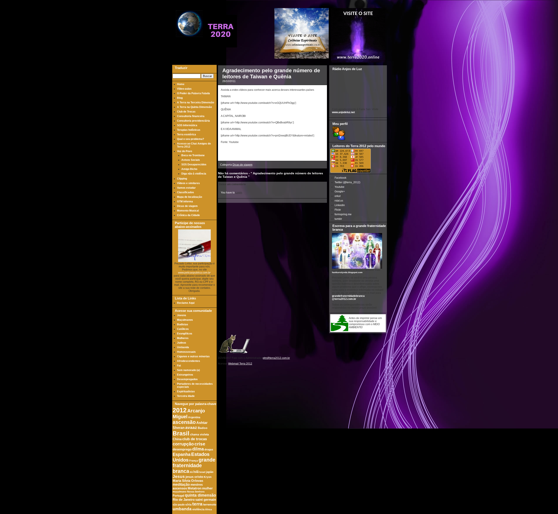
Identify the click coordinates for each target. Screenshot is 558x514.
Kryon (207, 476)
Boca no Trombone (193, 155)
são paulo (179, 504)
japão (209, 472)
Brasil (181, 433)
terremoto (209, 504)
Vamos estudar (186, 187)
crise (199, 443)
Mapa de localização (189, 196)
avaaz (191, 427)
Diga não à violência (193, 173)
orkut (337, 196)
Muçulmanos (185, 319)
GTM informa (185, 201)
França (193, 460)
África (208, 509)
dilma (198, 449)
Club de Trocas (186, 111)
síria (188, 504)
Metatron (194, 488)
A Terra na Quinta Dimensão (194, 107)
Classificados (185, 192)
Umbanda (183, 347)
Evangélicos (184, 333)
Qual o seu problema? (190, 139)
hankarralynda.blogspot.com (347, 272)
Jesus (179, 476)
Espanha (182, 454)
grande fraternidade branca (194, 465)
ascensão (184, 422)
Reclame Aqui (185, 302)
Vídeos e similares (188, 183)
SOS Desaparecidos (193, 164)
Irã (191, 472)
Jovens (181, 315)
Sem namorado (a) (188, 370)
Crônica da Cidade (188, 215)
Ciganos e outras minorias (193, 356)
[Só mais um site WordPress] (220, 46)
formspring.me (343, 214)
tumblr (338, 218)
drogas (208, 449)
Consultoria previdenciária (193, 120)
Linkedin (340, 205)
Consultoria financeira (190, 116)
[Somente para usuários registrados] (338, 139)
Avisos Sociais (190, 159)
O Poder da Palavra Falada (193, 93)
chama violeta (199, 434)
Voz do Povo (184, 151)
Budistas (182, 324)
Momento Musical (188, 210)
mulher (207, 488)
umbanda (182, 509)
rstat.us (339, 200)
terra (197, 503)
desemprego (182, 449)
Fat (179, 365)
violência (198, 509)
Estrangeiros (185, 374)
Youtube (339, 186)
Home (180, 84)
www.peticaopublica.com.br (194, 272)
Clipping (182, 178)
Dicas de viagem (187, 206)
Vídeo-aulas (184, 88)
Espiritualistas (186, 391)
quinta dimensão (200, 495)
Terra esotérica (186, 134)
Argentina (194, 417)
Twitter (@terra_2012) (347, 182)
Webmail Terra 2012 (240, 363)
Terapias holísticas (188, 129)
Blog (180, 97)
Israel (202, 472)
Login (238, 192)
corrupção (183, 444)
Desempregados (187, 379)
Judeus (181, 342)
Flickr (338, 209)
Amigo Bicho (189, 169)
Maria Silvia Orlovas (188, 480)
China (177, 439)
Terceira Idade (186, 396)
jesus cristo (194, 477)
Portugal (178, 495)
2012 (180, 410)
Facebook (340, 177)
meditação (181, 484)
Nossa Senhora (195, 491)
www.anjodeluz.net (343, 112)
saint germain (205, 499)
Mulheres (183, 338)
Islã (196, 472)
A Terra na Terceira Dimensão (195, 102)
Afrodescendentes (188, 361)
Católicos (183, 329)
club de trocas (194, 439)
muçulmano (179, 491)
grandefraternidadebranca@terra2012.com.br (348, 297)
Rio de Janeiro (184, 499)
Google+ (340, 191)
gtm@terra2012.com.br (276, 357)
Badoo (203, 428)
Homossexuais (186, 351)
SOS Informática (187, 125)
